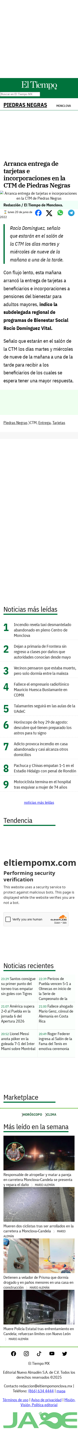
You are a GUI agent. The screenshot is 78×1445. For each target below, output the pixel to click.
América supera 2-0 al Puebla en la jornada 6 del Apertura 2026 (17, 1014)
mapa (61, 1390)
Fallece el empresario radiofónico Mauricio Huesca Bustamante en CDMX (41, 689)
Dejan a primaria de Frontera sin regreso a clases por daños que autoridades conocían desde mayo (42, 651)
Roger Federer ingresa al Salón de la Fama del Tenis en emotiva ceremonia (55, 1041)
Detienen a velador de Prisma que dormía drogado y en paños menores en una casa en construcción (38, 1282)
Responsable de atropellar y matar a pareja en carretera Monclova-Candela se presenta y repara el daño (37, 1179)
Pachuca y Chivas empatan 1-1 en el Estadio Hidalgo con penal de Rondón (45, 768)
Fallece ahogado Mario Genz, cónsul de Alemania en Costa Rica (56, 1014)
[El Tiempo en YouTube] (55, 1354)
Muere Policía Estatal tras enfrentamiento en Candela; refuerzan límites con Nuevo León (38, 1333)
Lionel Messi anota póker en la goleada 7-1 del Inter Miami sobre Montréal (18, 1041)
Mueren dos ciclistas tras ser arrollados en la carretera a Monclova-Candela (38, 1230)
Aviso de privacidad (46, 1399)
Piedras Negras (25, 104)
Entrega (44, 422)
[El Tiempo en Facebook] (17, 1354)
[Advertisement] (39, 39)
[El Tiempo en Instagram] (30, 1354)
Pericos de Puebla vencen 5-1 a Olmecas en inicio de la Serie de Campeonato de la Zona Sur (55, 989)
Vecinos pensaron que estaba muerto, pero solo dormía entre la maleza (45, 670)
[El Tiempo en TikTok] (43, 1354)
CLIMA (51, 1114)
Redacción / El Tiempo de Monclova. (33, 204)
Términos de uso (15, 1399)
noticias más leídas (39, 802)
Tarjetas (58, 422)
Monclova (63, 106)
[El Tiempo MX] (39, 88)
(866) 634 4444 (41, 1390)
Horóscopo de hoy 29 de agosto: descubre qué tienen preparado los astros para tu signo (43, 727)
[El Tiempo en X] (64, 1354)
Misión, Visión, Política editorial (48, 1402)
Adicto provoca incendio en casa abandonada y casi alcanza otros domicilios (41, 749)
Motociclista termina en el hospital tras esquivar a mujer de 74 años (42, 784)
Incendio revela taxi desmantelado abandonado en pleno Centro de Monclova (42, 630)
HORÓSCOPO (32, 1114)
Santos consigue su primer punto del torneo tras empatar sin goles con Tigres (18, 986)
